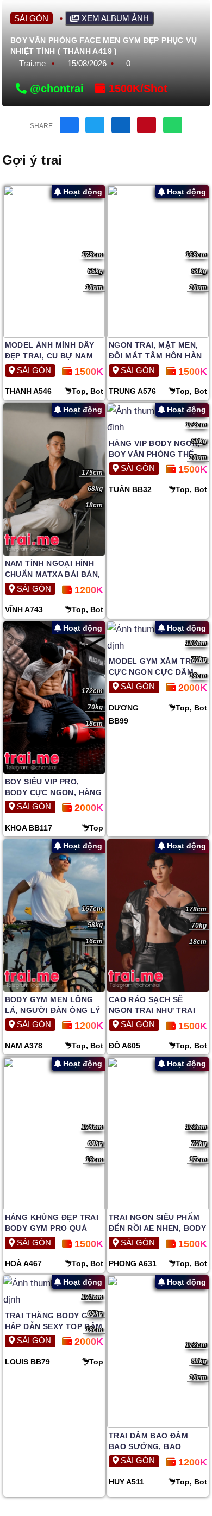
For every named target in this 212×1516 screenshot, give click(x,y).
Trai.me (32, 63)
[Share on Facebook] (69, 125)
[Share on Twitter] (94, 125)
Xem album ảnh (114, 18)
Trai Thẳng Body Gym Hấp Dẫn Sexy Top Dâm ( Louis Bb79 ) (54, 1326)
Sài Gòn (31, 18)
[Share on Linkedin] (120, 125)
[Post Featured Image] (54, 261)
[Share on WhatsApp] (172, 125)
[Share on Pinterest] (146, 125)
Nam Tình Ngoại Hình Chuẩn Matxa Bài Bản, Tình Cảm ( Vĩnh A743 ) (53, 574)
